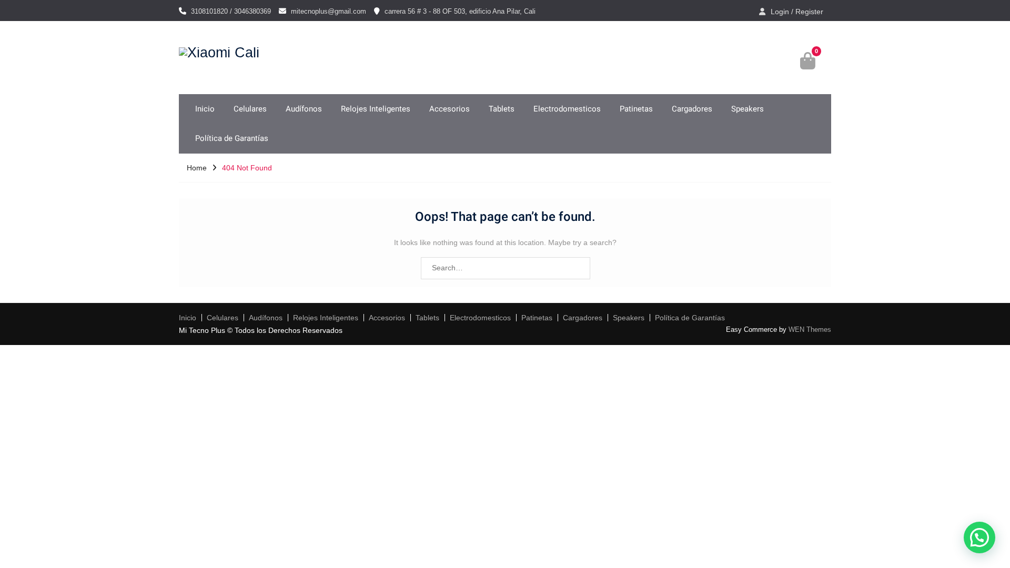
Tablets (501, 109)
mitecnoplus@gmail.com (328, 11)
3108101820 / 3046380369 (231, 11)
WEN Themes (810, 329)
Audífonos (304, 109)
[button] (979, 537)
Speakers (747, 109)
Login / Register (797, 11)
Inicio (205, 109)
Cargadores (692, 109)
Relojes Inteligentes (375, 109)
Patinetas (636, 109)
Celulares (250, 109)
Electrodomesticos (567, 109)
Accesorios (449, 109)
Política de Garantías (231, 138)
